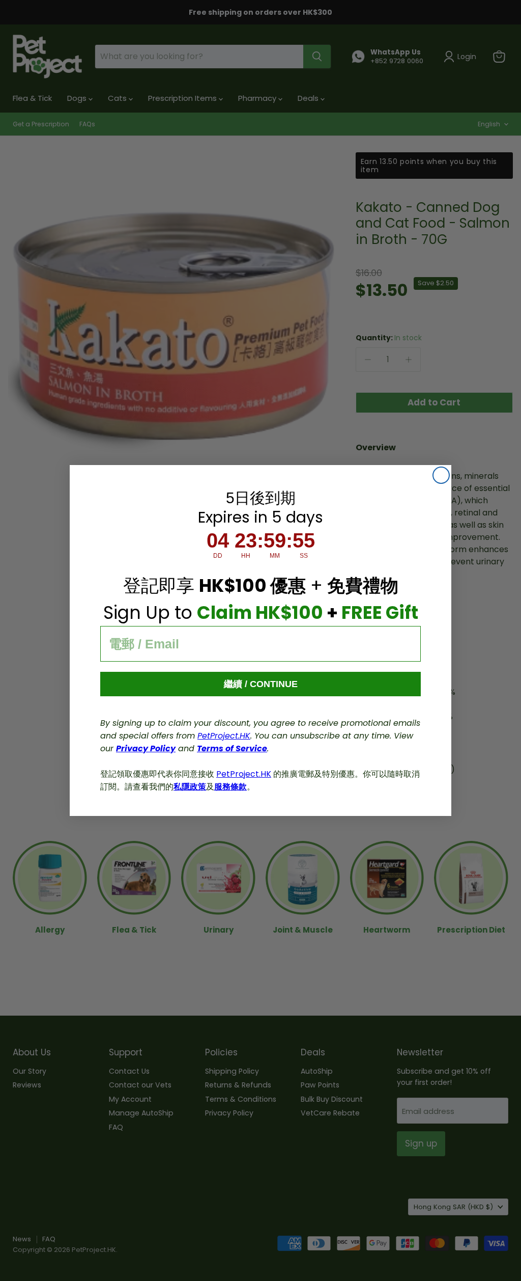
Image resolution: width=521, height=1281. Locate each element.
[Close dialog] (441, 475)
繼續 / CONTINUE (261, 684)
